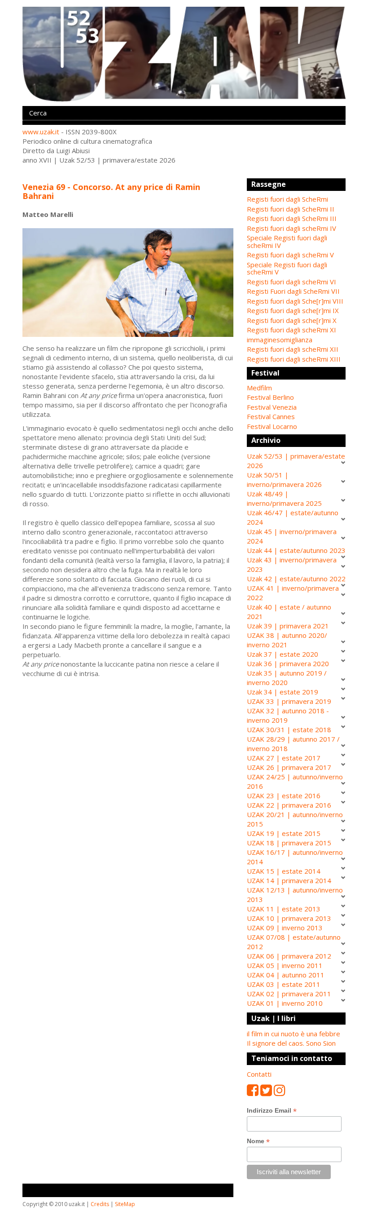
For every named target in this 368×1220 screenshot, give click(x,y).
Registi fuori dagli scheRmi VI (291, 281)
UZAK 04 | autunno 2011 (285, 974)
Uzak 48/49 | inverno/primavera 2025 (284, 498)
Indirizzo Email (272, 1110)
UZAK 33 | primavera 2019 (289, 701)
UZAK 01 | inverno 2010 (285, 1003)
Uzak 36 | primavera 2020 (288, 663)
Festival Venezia (272, 406)
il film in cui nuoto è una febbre (293, 1033)
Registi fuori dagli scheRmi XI (291, 329)
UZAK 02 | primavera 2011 (289, 993)
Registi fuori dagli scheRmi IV (291, 228)
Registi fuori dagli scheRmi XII (292, 349)
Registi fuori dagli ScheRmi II (290, 208)
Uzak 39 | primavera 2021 (288, 625)
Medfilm (259, 387)
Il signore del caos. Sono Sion (291, 1043)
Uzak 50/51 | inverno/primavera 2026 (284, 479)
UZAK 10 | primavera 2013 (289, 918)
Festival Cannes (271, 416)
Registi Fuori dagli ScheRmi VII (293, 291)
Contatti (259, 1074)
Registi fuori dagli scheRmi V (290, 254)
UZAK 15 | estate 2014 (283, 870)
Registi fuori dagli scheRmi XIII (294, 358)
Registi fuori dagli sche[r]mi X (292, 320)
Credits (100, 1204)
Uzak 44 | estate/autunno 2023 (296, 550)
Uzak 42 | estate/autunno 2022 (296, 578)
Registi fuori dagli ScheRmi (287, 198)
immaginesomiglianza (279, 339)
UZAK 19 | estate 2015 (283, 833)
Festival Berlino (270, 397)
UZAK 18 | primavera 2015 (289, 842)
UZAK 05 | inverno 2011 (285, 965)
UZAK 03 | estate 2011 (283, 984)
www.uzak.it (40, 131)
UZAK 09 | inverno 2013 (285, 927)
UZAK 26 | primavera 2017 (289, 767)
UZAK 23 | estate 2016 (283, 795)
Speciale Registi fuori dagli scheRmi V (287, 268)
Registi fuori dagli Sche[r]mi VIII (295, 300)
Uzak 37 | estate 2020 (282, 654)
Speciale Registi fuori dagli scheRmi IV (287, 241)
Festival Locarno (272, 426)
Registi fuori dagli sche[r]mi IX (293, 310)
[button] (296, 388)
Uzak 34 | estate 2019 (282, 691)
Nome (258, 1141)
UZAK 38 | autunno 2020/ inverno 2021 (287, 640)
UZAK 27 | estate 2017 (283, 757)
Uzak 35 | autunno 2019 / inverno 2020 (287, 677)
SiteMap (125, 1204)
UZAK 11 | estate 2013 (283, 908)
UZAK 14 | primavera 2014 (289, 880)
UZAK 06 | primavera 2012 (289, 955)
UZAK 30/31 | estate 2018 (289, 729)
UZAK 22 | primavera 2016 (289, 804)
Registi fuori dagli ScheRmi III (292, 218)
